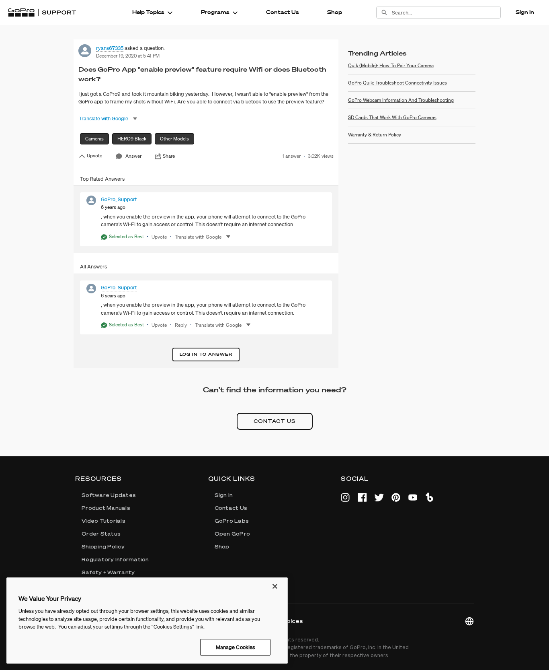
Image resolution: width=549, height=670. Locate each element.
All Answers (93, 266)
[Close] (275, 586)
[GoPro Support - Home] (42, 12)
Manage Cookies (235, 646)
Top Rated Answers (102, 178)
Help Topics (148, 12)
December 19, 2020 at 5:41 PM (128, 55)
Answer (133, 156)
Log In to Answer (206, 354)
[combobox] (446, 12)
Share (169, 156)
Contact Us (282, 12)
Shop (334, 12)
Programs (215, 12)
